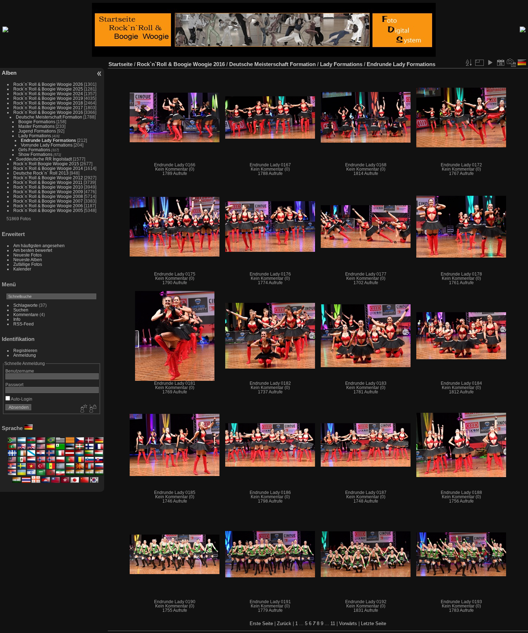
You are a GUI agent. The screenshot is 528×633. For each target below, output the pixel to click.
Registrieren (25, 350)
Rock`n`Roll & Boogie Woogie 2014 (48, 168)
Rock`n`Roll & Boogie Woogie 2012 (48, 177)
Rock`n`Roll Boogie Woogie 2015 (46, 163)
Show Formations (35, 154)
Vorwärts (348, 623)
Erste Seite (261, 623)
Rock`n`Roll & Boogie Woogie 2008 (48, 196)
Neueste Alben (27, 259)
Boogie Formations (36, 121)
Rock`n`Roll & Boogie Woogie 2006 (48, 205)
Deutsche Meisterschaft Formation (49, 117)
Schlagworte (25, 305)
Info (16, 319)
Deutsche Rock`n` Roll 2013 (41, 173)
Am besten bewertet (32, 250)
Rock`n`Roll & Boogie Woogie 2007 (48, 201)
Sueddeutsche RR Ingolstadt (44, 159)
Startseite (120, 64)
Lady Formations (34, 135)
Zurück (284, 623)
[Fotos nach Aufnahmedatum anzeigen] (511, 62)
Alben (9, 73)
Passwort (14, 384)
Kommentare (25, 314)
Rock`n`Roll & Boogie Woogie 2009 (48, 191)
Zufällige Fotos (27, 264)
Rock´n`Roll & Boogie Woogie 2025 (48, 89)
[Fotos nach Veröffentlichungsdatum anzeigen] (500, 62)
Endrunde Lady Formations (48, 140)
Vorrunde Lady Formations (47, 145)
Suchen (20, 310)
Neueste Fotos (27, 255)
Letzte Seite (373, 623)
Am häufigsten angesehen (39, 245)
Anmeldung (24, 355)
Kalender (22, 269)
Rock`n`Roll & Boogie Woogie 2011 (48, 182)
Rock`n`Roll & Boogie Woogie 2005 (48, 210)
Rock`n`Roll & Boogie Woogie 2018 (48, 103)
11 (332, 623)
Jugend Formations (37, 131)
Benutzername (19, 371)
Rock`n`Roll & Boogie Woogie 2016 (48, 112)
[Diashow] (490, 62)
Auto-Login (21, 399)
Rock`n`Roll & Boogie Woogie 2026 (48, 84)
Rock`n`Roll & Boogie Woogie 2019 (48, 98)
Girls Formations (34, 149)
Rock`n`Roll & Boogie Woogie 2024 (48, 93)
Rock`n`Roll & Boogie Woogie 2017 (48, 107)
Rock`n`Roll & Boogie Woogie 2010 (48, 187)
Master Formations (36, 126)
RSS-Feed (23, 324)
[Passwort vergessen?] (92, 408)
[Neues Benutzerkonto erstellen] (83, 408)
